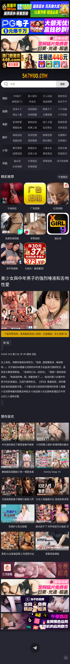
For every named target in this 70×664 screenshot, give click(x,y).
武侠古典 (62, 147)
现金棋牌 (47, 101)
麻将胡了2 (17, 101)
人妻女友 (47, 147)
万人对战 (47, 96)
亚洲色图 (32, 135)
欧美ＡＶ (47, 109)
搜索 (62, 84)
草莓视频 (47, 160)
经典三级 (32, 127)
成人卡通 (47, 122)
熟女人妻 (17, 114)
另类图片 (62, 140)
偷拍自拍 (32, 122)
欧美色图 (47, 135)
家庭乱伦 (32, 147)
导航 (4, 163)
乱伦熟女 (47, 127)
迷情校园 (17, 153)
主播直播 (47, 114)
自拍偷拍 (32, 109)
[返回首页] (66, 657)
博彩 (4, 98)
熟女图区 (47, 140)
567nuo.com (35, 76)
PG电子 (17, 96)
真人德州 (32, 96)
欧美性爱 (62, 122)
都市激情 (17, 147)
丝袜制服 (32, 114)
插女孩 (17, 160)
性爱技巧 (62, 153)
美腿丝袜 (17, 140)
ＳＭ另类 (62, 114)
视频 (4, 111)
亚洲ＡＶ (17, 109)
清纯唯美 (32, 140)
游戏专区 (62, 96)
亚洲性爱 (17, 122)
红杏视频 (17, 166)
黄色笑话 (47, 153)
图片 (4, 137)
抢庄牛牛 (62, 101)
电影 (4, 124)
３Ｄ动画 (62, 109)
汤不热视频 (62, 160)
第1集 (6, 342)
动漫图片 (62, 135)
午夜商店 (32, 160)
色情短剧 (32, 166)
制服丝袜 (17, 127)
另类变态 (62, 127)
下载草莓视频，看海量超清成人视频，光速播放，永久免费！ (35, 333)
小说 (4, 150)
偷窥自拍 (17, 135)
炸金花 (32, 101)
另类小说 (32, 153)
